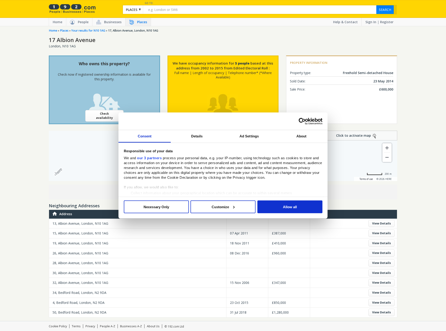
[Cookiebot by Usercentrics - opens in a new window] (302, 121)
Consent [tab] (145, 136)
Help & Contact (345, 22)
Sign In (370, 22)
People (83, 22)
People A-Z (107, 326)
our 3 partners (149, 158)
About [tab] (301, 136)
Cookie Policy (58, 326)
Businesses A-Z (131, 326)
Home (57, 22)
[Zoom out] (387, 157)
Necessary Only (156, 207)
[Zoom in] (387, 148)
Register (387, 22)
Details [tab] (197, 136)
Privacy (90, 326)
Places (142, 22)
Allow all (290, 207)
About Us (153, 326)
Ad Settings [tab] (249, 136)
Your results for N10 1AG (88, 30)
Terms (76, 326)
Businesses (112, 22)
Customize (220, 207)
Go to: (149, 3)
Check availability (104, 116)
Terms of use (366, 179)
